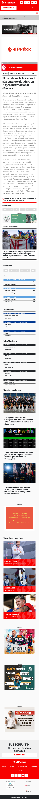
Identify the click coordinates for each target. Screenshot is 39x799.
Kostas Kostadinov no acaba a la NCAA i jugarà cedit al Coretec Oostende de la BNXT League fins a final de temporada (17, 490)
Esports (8, 17)
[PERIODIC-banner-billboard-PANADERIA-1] (19, 34)
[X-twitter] (25, 2)
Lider (6, 200)
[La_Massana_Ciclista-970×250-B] (19, 223)
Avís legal (20, 770)
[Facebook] (21, 2)
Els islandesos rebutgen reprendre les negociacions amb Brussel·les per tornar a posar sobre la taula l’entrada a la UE (18, 254)
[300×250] (19, 530)
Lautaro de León (11, 614)
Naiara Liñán (9, 587)
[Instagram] (28, 2)
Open (10, 200)
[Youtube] (32, 2)
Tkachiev (21, 200)
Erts (19, 198)
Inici (3, 17)
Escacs (24, 198)
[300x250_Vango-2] (19, 689)
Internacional (31, 198)
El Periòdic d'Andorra (15, 68)
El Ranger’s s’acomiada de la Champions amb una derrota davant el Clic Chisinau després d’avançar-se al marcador (19, 420)
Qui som (4, 766)
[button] (33, 7)
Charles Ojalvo (10, 561)
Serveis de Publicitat (22, 766)
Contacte (12, 766)
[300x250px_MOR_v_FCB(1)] (19, 653)
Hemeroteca (34, 766)
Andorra (14, 198)
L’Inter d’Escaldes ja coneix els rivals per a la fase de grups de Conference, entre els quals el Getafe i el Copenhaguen (18, 455)
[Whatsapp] (35, 2)
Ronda (15, 200)
